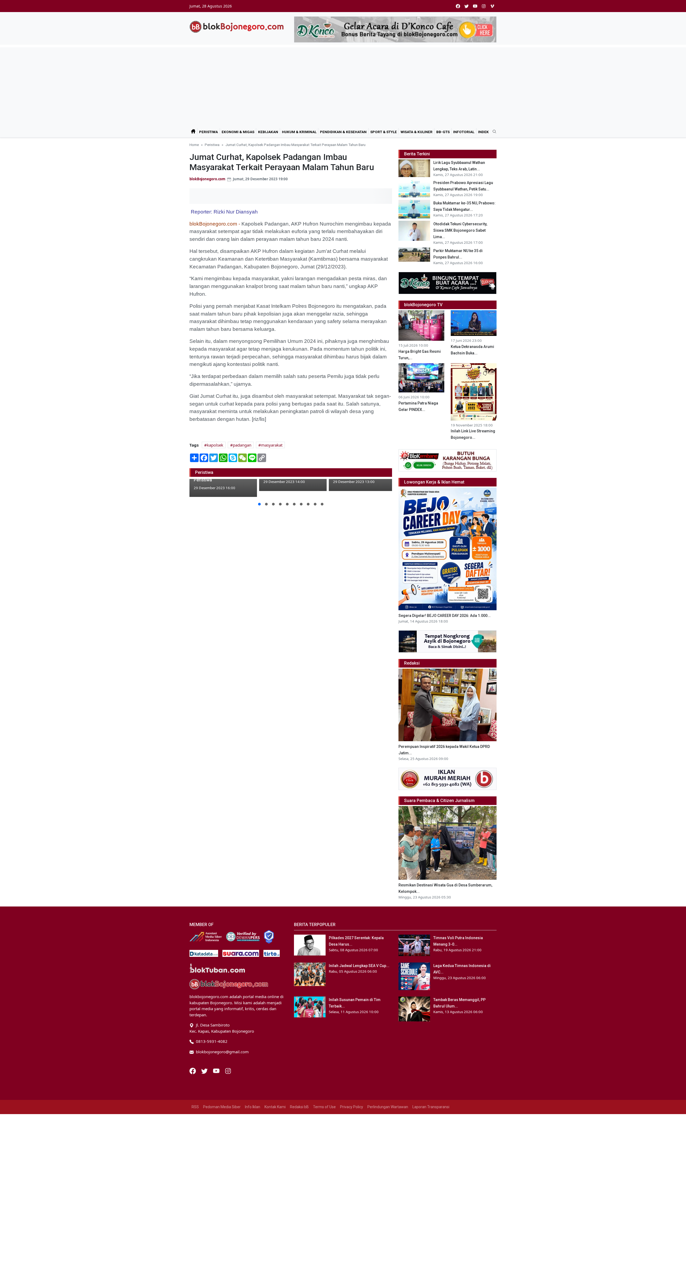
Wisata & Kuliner (417, 132)
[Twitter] (205, 1070)
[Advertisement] (343, 84)
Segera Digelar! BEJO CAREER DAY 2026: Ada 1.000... (444, 615)
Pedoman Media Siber (222, 1107)
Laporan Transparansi (430, 1107)
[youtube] (475, 6)
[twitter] (466, 6)
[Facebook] (193, 1070)
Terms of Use (324, 1107)
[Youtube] (217, 1070)
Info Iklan (252, 1107)
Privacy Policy (351, 1107)
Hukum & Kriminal (299, 132)
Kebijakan (268, 132)
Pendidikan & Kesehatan (343, 132)
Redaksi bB (299, 1107)
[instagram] (483, 6)
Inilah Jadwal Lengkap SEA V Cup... (359, 966)
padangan (242, 445)
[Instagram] (228, 1070)
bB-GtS (443, 132)
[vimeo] (492, 6)
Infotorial (463, 132)
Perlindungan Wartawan (387, 1107)
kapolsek (215, 445)
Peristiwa (208, 132)
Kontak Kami (275, 1107)
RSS (195, 1107)
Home (194, 145)
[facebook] (458, 6)
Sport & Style (383, 132)
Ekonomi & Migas (238, 132)
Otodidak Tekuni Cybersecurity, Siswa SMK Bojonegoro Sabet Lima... (460, 230)
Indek (483, 132)
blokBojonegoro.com (207, 179)
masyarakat (271, 445)
